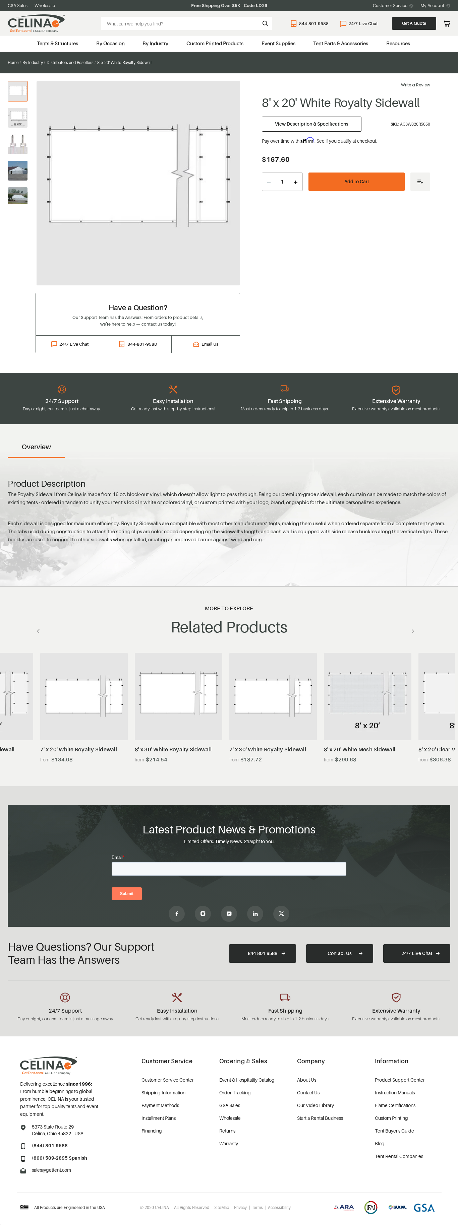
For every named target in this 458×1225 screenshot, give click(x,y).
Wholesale (45, 5)
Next (411, 631)
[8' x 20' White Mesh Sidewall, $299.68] (367, 696)
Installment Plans (158, 1118)
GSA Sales (17, 5)
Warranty (228, 1143)
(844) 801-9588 (50, 1145)
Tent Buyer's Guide (394, 1131)
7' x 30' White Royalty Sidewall (267, 749)
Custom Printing (391, 1118)
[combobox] (186, 23)
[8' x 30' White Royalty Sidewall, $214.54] (178, 696)
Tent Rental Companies (399, 1156)
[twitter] (281, 914)
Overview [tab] (36, 447)
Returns (227, 1131)
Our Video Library (315, 1105)
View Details (84, 724)
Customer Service (390, 5)
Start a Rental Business (320, 1118)
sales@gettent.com (51, 1170)
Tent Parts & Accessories (340, 43)
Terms (257, 1207)
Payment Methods (160, 1105)
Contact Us (340, 953)
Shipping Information (163, 1092)
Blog (380, 1143)
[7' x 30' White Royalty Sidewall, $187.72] (273, 696)
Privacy (240, 1207)
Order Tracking (235, 1092)
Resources (398, 43)
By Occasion (110, 43)
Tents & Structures (57, 43)
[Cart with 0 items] (447, 23)
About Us (306, 1080)
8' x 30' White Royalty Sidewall (173, 749)
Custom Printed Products (214, 43)
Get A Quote (414, 23)
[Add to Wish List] (420, 182)
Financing (151, 1131)
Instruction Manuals (395, 1092)
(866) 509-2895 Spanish (59, 1158)
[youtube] (229, 914)
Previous (40, 631)
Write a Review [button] (415, 85)
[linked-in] (255, 914)
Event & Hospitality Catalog (247, 1080)
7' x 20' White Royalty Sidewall (78, 749)
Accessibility (279, 1207)
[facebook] (177, 914)
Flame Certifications (395, 1105)
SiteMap (221, 1207)
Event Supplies (278, 43)
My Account (432, 5)
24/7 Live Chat (363, 23)
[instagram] (203, 914)
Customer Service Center (167, 1080)
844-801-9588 (314, 23)
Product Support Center (400, 1080)
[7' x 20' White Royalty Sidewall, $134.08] (84, 696)
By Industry (155, 43)
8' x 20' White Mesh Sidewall (359, 749)
